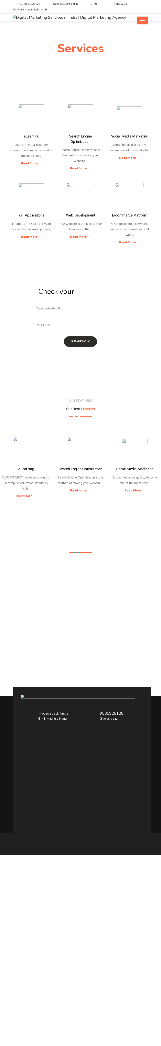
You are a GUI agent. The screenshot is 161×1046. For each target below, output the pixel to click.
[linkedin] (145, 9)
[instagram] (145, 4)
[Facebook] (138, 4)
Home (72, 62)
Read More (29, 163)
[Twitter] (131, 4)
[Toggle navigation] (142, 20)
